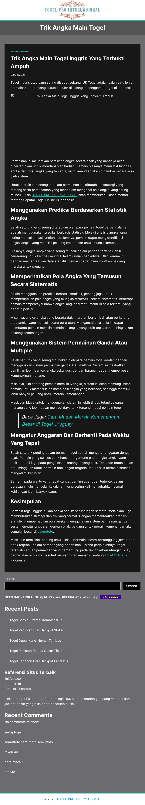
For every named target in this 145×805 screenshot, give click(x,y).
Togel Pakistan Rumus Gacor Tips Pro (37, 651)
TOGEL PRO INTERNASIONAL (78, 799)
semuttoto (12, 742)
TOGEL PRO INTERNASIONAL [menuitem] (54, 195)
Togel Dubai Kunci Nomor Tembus (35, 640)
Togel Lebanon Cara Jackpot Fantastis (38, 661)
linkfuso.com (14, 679)
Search (10, 579)
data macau (14, 762)
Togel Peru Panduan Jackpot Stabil (36, 630)
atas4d (10, 772)
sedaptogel (13, 732)
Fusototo (32, 699)
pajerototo (45, 531)
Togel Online (114, 555)
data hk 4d (13, 684)
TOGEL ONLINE (19, 51)
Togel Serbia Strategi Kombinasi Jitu (36, 620)
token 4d (11, 752)
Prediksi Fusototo (18, 689)
